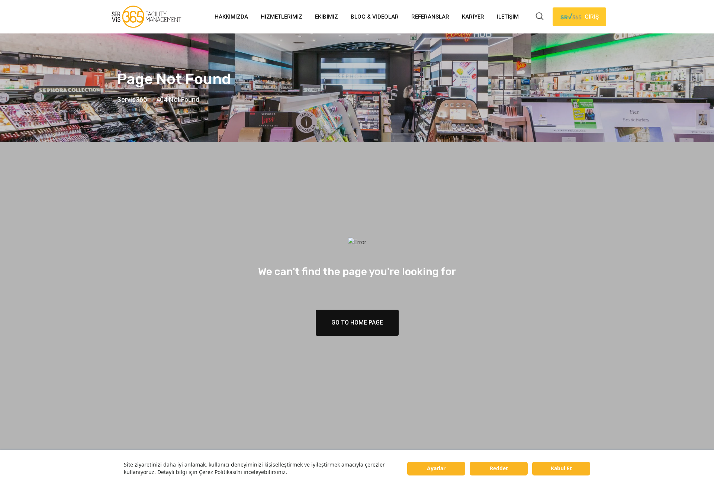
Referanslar (430, 16)
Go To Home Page (357, 322)
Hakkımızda (231, 16)
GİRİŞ (592, 16)
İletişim (508, 16)
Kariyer (473, 16)
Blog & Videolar (375, 16)
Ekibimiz (326, 16)
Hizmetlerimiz (281, 16)
